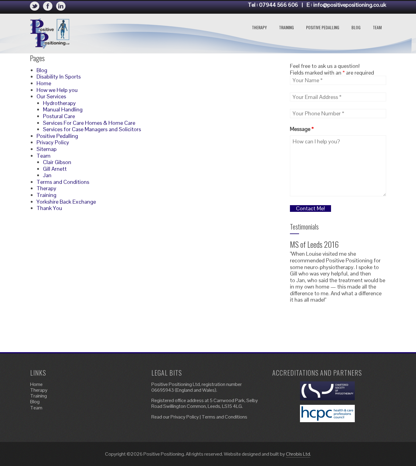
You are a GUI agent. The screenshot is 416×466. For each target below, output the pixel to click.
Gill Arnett (55, 168)
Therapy (259, 27)
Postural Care (59, 116)
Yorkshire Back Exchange (66, 201)
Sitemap (47, 148)
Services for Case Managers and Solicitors (92, 129)
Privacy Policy (53, 142)
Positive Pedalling (322, 27)
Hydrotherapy (59, 103)
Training (286, 27)
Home (44, 83)
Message (302, 128)
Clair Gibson (57, 162)
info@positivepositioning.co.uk (349, 4)
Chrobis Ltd (298, 454)
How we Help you (57, 89)
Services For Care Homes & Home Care (89, 122)
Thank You (49, 208)
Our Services (51, 96)
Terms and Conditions (63, 181)
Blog (356, 27)
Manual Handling (63, 109)
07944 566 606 (278, 4)
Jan (47, 175)
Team (377, 27)
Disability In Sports (59, 76)
